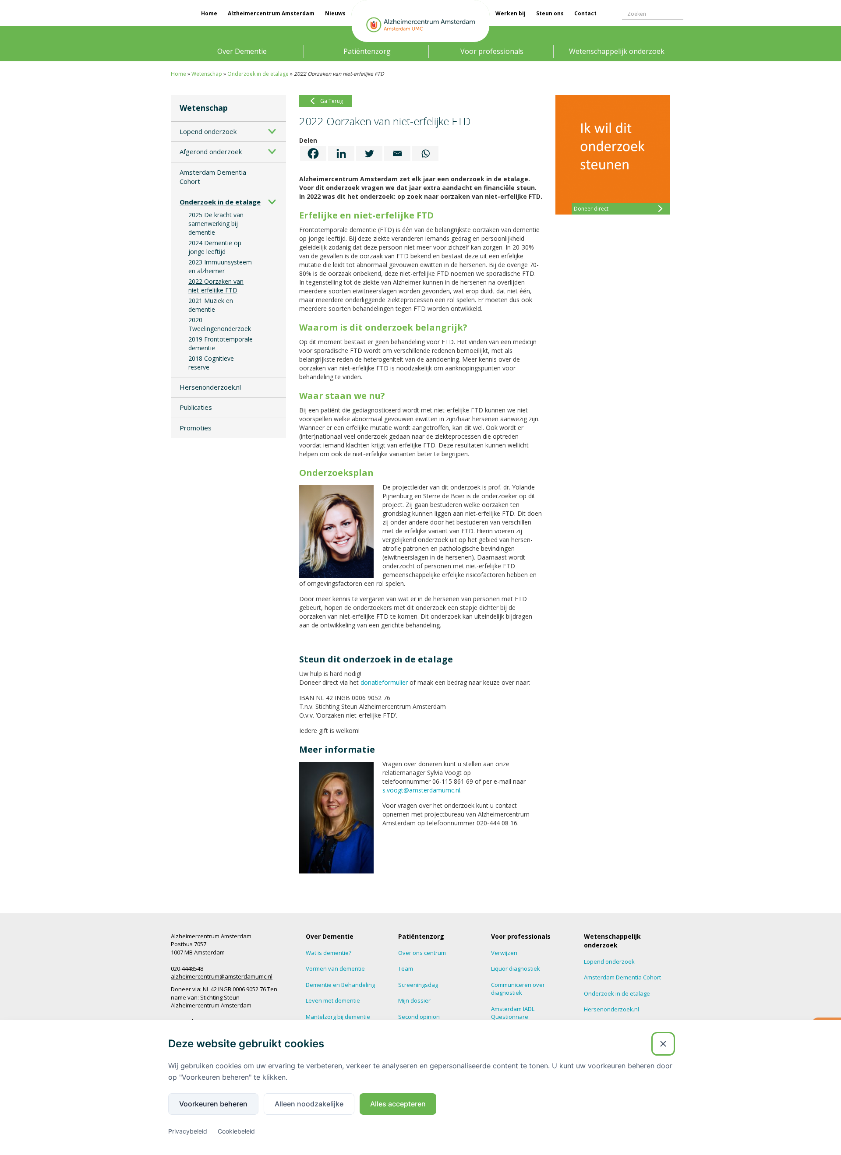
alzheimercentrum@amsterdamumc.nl (221, 976)
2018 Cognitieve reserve (211, 362)
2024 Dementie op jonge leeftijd (214, 247)
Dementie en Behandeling (340, 985)
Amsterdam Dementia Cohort (213, 177)
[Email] (397, 153)
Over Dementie (242, 51)
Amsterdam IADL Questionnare (512, 1013)
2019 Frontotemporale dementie (220, 343)
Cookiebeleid (236, 1131)
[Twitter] (369, 153)
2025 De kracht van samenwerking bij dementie (216, 223)
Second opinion (419, 1017)
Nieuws (335, 13)
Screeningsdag (418, 985)
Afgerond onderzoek (211, 151)
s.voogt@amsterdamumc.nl (421, 790)
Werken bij (510, 13)
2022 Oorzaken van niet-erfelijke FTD (216, 285)
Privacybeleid (187, 1131)
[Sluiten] (663, 1043)
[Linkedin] (341, 153)
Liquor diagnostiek (515, 968)
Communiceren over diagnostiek (518, 989)
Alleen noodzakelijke (309, 1103)
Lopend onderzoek (208, 131)
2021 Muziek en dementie (210, 304)
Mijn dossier (414, 1000)
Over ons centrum (422, 953)
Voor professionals (491, 51)
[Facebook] (313, 153)
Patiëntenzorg (367, 51)
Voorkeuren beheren (213, 1103)
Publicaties (196, 407)
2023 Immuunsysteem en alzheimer (220, 266)
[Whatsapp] (425, 153)
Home (209, 13)
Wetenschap (206, 73)
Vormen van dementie (335, 968)
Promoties (196, 427)
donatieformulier (384, 682)
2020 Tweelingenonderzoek (219, 324)
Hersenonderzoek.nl (210, 387)
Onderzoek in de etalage (258, 73)
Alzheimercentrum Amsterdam (271, 13)
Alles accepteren (398, 1103)
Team (405, 968)
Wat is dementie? (328, 953)
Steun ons (550, 13)
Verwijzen (504, 953)
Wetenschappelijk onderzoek (616, 51)
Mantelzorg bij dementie (338, 1017)
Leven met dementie (333, 1000)
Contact (585, 13)
